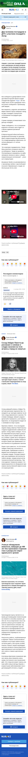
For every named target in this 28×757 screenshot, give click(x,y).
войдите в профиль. (17, 282)
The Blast (15, 383)
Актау (3, 252)
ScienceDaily (6, 589)
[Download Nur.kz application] (14, 3)
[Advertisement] (14, 84)
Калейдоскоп (5, 535)
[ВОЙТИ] (25, 9)
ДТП (12, 22)
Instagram (15, 325)
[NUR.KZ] (14, 10)
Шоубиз (4, 333)
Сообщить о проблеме (14, 741)
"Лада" (17, 100)
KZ (22, 9)
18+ (7, 252)
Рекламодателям (14, 745)
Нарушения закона (19, 13)
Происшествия (6, 13)
